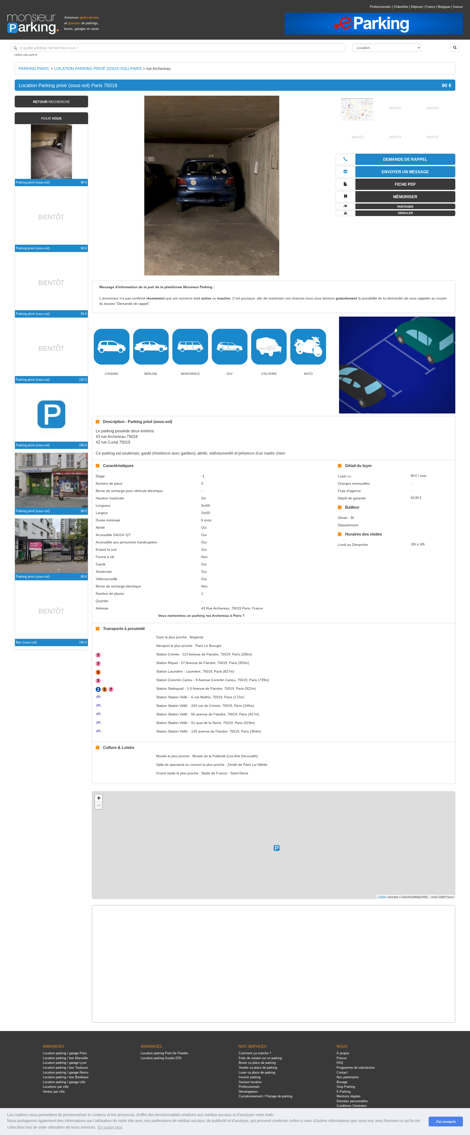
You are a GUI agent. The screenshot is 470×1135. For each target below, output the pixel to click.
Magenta (196, 637)
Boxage (342, 1082)
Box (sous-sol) (26, 642)
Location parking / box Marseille (65, 1058)
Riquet (167, 663)
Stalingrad (170, 688)
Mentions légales (349, 1096)
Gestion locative (250, 1082)
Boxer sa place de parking (257, 1063)
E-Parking (344, 1091)
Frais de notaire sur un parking (260, 1058)
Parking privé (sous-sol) (32, 182)
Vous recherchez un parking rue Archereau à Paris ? (201, 616)
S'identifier (401, 7)
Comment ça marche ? (255, 1053)
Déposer (417, 7)
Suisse (458, 7)
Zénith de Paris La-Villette (247, 765)
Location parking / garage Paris (65, 1053)
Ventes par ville (54, 1091)
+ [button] (98, 798)
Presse (342, 1058)
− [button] (98, 805)
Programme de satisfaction (356, 1067)
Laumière (169, 671)
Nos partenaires (348, 1077)
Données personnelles (352, 1101)
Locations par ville (56, 1087)
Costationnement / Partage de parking (265, 1096)
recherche (51, 102)
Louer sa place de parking (257, 1072)
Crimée (167, 654)
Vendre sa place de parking (258, 1067)
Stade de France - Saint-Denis (224, 773)
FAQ (340, 1063)
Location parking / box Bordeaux (66, 1077)
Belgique (444, 7)
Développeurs (248, 1091)
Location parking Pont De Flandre (164, 1053)
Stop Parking (346, 1087)
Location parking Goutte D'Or (161, 1058)
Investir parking (249, 1077)
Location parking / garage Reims (66, 1072)
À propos (343, 1053)
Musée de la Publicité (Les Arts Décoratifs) (225, 756)
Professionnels (380, 7)
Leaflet (382, 897)
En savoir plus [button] (110, 1127)
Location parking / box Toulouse (65, 1067)
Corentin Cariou (174, 680)
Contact (342, 1072)
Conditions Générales (352, 1106)
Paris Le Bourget (208, 646)
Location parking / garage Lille (64, 1082)
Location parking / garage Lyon (64, 1063)
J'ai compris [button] (446, 1122)
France (430, 7)
